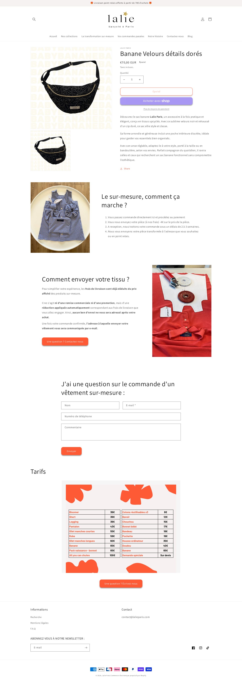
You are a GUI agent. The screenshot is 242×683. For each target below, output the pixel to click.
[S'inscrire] (86, 648)
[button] (34, 19)
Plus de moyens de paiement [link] (156, 109)
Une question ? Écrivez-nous (121, 583)
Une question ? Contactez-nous (65, 341)
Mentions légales (39, 622)
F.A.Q (33, 628)
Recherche (35, 617)
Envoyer (71, 451)
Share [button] (127, 168)
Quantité (124, 73)
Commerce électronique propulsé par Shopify (128, 675)
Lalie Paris (106, 675)
